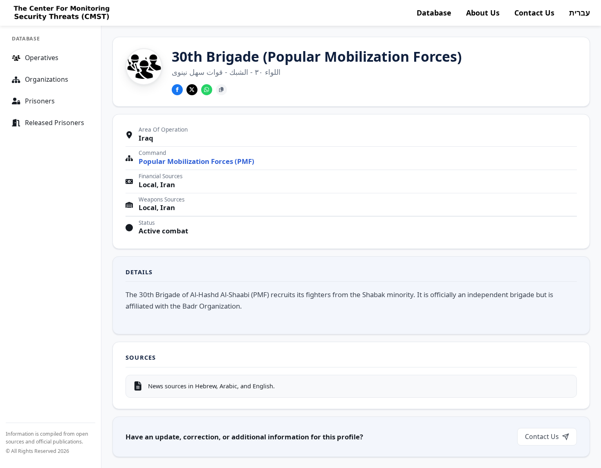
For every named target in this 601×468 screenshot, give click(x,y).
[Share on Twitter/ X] (191, 89)
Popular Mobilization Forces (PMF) (196, 161)
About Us (483, 13)
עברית (579, 13)
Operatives (41, 57)
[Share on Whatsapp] (206, 89)
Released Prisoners (54, 122)
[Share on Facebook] (177, 89)
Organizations (46, 79)
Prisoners (40, 100)
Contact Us (534, 13)
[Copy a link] (221, 89)
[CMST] (60, 13)
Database (434, 13)
